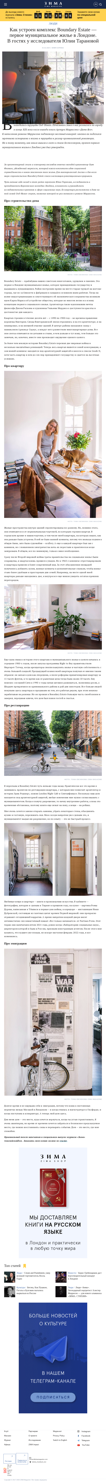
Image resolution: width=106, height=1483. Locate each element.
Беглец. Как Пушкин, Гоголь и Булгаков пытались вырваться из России (32, 1290)
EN (96, 4)
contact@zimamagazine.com (38, 1459)
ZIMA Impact (34, 1445)
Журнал (7, 1440)
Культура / (22, 1287)
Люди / (20, 1273)
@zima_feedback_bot (39, 1462)
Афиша (7, 1445)
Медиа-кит (57, 1431)
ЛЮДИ (53, 23)
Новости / (73, 1273)
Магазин (7, 1436)
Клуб (6, 1431)
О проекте (33, 1436)
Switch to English (60, 1440)
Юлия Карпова (58, 48)
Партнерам (33, 1431)
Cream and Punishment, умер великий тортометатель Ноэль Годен (33, 1276)
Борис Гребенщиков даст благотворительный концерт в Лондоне (85, 1276)
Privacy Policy (59, 1436)
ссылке (63, 1140)
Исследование (35, 1440)
